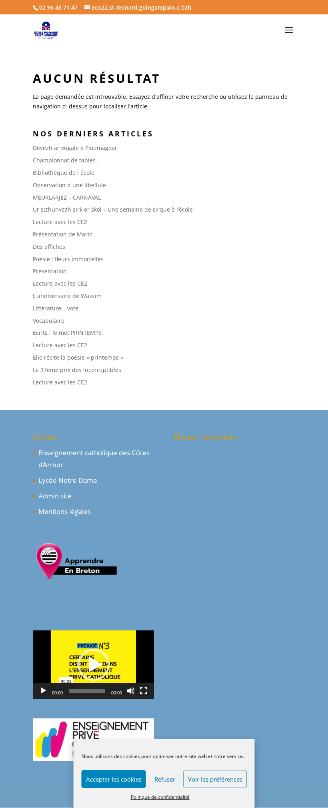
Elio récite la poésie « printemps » (78, 357)
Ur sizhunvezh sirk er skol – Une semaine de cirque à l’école (113, 209)
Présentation (50, 271)
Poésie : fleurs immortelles (68, 259)
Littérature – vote (55, 308)
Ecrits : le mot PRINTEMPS (67, 332)
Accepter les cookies (114, 779)
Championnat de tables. (65, 160)
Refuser (164, 779)
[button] (94, 665)
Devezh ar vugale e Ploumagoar (75, 148)
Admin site (55, 495)
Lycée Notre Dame (67, 480)
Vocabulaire (48, 320)
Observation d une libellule (69, 185)
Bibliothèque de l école (63, 172)
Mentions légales (64, 511)
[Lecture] (43, 691)
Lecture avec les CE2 (60, 222)
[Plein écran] (144, 691)
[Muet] (131, 691)
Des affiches (49, 246)
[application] (93, 664)
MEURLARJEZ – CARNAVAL (67, 197)
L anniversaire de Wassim (67, 296)
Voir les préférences (215, 779)
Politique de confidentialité (160, 797)
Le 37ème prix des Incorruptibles (77, 370)
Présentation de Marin (63, 234)
